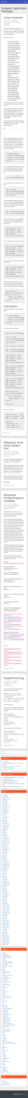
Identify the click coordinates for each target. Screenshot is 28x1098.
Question (4, 1035)
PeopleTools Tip (5, 1026)
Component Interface (7, 975)
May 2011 (4, 874)
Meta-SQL (4, 1005)
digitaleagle (15, 20)
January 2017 (5, 817)
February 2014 (5, 837)
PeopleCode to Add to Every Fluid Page (11, 766)
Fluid (3, 988)
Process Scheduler (6, 1029)
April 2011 (4, 876)
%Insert (4, 952)
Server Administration (7, 1041)
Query (3, 1034)
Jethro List (4, 1001)
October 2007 (5, 926)
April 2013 (4, 844)
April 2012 (4, 858)
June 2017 (4, 816)
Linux (3, 1004)
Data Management (6, 978)
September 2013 (6, 843)
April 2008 (4, 918)
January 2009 (5, 906)
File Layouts (5, 987)
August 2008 (5, 914)
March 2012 (5, 859)
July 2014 (4, 831)
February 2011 (5, 879)
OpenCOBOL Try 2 (13, 780)
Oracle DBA (4, 1007)
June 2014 (4, 832)
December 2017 (5, 809)
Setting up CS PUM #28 (7, 769)
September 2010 (6, 884)
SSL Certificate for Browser (8, 767)
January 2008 (5, 923)
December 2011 (5, 864)
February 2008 (5, 921)
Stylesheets (5, 1047)
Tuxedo (4, 1059)
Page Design (5, 1011)
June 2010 (4, 888)
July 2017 (4, 814)
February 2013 (5, 847)
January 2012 (5, 862)
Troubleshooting (6, 1058)
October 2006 (5, 941)
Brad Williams (23, 1094)
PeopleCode (16, 22)
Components (5, 976)
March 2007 (5, 933)
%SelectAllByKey (6, 955)
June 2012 (4, 855)
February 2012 (5, 861)
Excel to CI (4, 982)
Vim (3, 1065)
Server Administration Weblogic (9, 1043)
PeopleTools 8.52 (6, 1019)
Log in (3, 1080)
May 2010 (4, 890)
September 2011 (6, 868)
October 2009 (5, 896)
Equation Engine (6, 981)
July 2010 (4, 887)
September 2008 (6, 912)
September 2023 (6, 799)
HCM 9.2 (4, 993)
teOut (3, 1052)
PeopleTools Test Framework (9, 1025)
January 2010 (5, 894)
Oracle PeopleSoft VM (7, 1008)
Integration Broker (6, 996)
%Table (3, 958)
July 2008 (4, 915)
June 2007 (4, 930)
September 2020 (6, 803)
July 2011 (4, 871)
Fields (3, 985)
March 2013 (5, 846)
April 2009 (4, 902)
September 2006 (6, 942)
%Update (4, 960)
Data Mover (5, 979)
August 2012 (5, 852)
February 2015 (5, 823)
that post (6, 105)
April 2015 (4, 820)
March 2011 (5, 877)
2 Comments (7, 25)
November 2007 (6, 924)
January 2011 (5, 880)
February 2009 (5, 905)
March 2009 (5, 903)
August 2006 (5, 944)
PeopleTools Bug (14, 678)
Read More (6, 482)
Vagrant (4, 1064)
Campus (4, 970)
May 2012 (4, 856)
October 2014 (5, 828)
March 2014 (5, 835)
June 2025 (4, 794)
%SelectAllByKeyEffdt (7, 957)
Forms (3, 990)
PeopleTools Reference (7, 1023)
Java (3, 999)
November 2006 (6, 939)
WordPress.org (5, 1084)
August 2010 (5, 885)
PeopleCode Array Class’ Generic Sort (12, 462)
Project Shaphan (6, 1031)
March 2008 (5, 920)
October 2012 (5, 849)
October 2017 (5, 813)
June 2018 (4, 808)
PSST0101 (4, 2)
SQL (3, 1044)
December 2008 (5, 908)
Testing (4, 1053)
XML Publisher (5, 1072)
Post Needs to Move (9, 485)
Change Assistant (6, 972)
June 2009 (4, 899)
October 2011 (5, 867)
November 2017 (6, 811)
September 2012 (6, 850)
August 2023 (5, 800)
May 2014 (4, 834)
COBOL (4, 973)
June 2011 (4, 873)
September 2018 (6, 806)
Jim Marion (4, 783)
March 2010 (5, 893)
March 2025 (5, 796)
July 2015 (4, 819)
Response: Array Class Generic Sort (13, 445)
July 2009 (4, 897)
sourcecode (7, 432)
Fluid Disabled (5, 761)
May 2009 (4, 900)
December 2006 (5, 938)
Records (4, 1037)
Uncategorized (7, 23)
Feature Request (6, 984)
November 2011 (6, 865)
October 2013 (5, 841)
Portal (3, 1028)
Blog (3, 967)
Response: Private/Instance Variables (14, 498)
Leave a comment (8, 508)
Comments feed (6, 1083)
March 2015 (5, 822)
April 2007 (4, 932)
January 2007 (5, 936)
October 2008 (5, 911)
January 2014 (5, 838)
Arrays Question (13, 17)
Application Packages (9, 22)
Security (4, 1040)
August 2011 (5, 870)
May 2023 (4, 802)
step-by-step (18, 102)
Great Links (5, 991)
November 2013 (6, 840)
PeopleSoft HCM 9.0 (7, 1014)
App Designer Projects (7, 963)
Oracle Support (5, 1010)
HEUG (3, 994)
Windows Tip (5, 1070)
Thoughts (4, 1055)
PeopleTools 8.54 (6, 1022)
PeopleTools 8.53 (6, 1020)
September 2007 (6, 927)
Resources (4, 1038)
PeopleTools (6, 454)
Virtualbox (4, 1067)
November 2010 (6, 882)
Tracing (4, 1056)
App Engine (4, 964)
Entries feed (5, 1081)
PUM (3, 1032)
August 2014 (5, 829)
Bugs (15, 682)
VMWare (4, 1069)
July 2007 (4, 929)
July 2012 (4, 853)
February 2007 (5, 935)
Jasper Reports (5, 998)
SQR (3, 1046)
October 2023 (5, 797)
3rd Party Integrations (7, 961)
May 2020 (4, 805)
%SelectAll (4, 954)
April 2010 (4, 891)
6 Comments (7, 456)
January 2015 (5, 825)
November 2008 (6, 909)
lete (3, 1002)
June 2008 (4, 917)
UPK (3, 1062)
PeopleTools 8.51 (6, 1017)
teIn (3, 1049)
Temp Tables (5, 1050)
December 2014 (5, 826)
